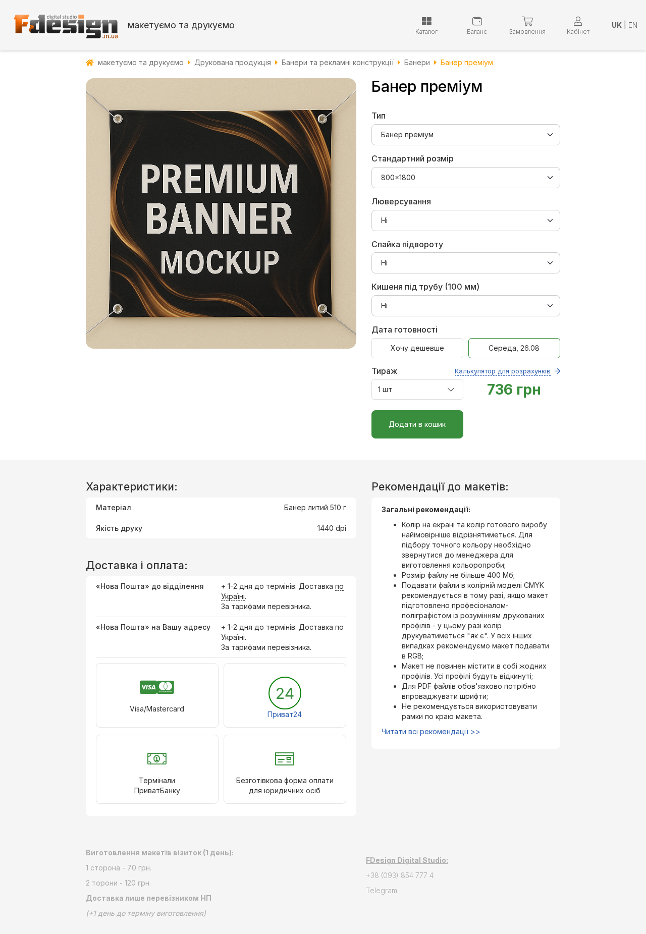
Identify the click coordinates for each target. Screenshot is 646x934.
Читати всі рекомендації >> (431, 731)
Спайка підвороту (407, 244)
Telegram (381, 890)
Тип (378, 116)
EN (632, 25)
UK (617, 25)
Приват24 (284, 714)
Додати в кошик (417, 424)
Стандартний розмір (412, 158)
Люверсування (401, 201)
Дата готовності (404, 329)
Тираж (461, 371)
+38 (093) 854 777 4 (400, 875)
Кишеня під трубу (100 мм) (425, 287)
